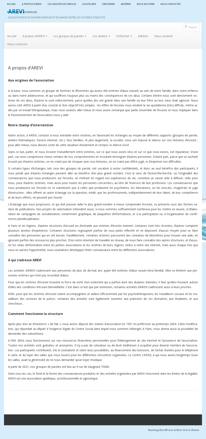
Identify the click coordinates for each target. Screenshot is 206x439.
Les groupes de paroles (62, 3)
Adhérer (126, 3)
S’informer (108, 3)
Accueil (11, 3)
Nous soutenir (145, 3)
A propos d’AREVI (32, 3)
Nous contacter (170, 3)
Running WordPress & (162, 430)
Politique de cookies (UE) (22, 12)
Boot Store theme (187, 430)
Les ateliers (89, 3)
